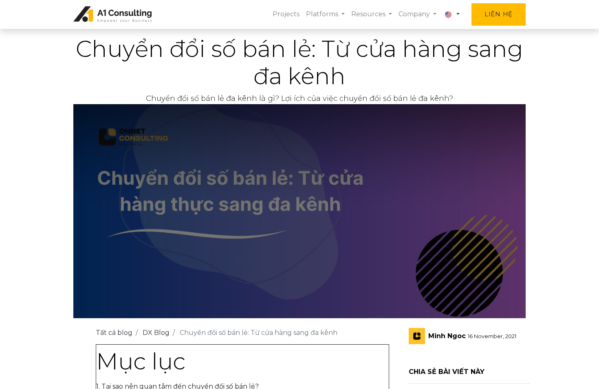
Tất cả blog (114, 333)
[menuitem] (286, 14)
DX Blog (156, 333)
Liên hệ (498, 14)
